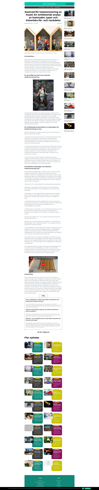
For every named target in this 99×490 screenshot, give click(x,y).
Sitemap (58, 486)
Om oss (47, 7)
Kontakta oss (57, 7)
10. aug (37, 354)
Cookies (51, 7)
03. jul (57, 437)
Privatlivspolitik (87, 488)
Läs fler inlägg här (43, 332)
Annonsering (42, 7)
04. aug (37, 366)
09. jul (37, 413)
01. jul (37, 449)
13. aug (56, 342)
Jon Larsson (36, 23)
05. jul (57, 425)
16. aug (37, 342)
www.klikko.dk (41, 486)
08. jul (57, 413)
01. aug (37, 389)
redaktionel (59, 23)
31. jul (37, 401)
